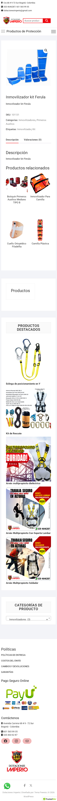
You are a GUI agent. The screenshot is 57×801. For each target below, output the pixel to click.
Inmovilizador (24, 129)
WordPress (29, 796)
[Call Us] (2, 731)
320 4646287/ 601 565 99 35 (16, 7)
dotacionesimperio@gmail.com (18, 10)
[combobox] (28, 618)
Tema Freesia (40, 792)
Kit (33, 129)
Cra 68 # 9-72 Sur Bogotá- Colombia (19, 3)
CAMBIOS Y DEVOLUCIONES (15, 666)
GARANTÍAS (7, 672)
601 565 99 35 (10, 731)
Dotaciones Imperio (11, 792)
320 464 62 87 (10, 735)
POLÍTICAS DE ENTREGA (13, 655)
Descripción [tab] (12, 139)
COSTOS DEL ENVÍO (11, 660)
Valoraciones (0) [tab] (32, 139)
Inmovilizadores (27, 120)
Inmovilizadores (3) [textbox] (27, 619)
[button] (46, 50)
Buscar (47, 20)
